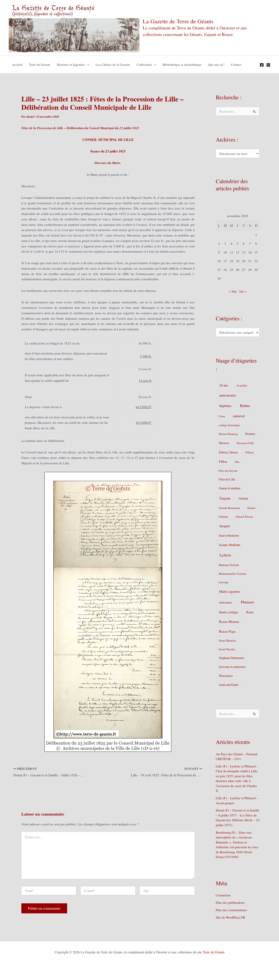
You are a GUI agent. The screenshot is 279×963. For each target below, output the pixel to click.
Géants (251, 508)
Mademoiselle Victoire (232, 574)
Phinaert (247, 602)
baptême (225, 405)
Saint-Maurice (227, 640)
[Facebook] (262, 65)
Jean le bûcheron (229, 535)
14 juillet (241, 385)
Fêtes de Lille (227, 479)
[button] (87, 64)
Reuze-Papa (227, 631)
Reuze (250, 612)
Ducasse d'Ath (245, 443)
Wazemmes (226, 676)
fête (237, 462)
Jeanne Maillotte (229, 544)
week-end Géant (228, 685)
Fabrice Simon (228, 452)
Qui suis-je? (216, 64)
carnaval (239, 416)
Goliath (243, 498)
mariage (223, 582)
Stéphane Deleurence (231, 658)
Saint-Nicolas (227, 649)
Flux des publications (230, 902)
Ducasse (224, 443)
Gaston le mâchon (229, 488)
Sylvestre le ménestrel (232, 667)
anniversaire (227, 395)
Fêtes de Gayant (228, 471)
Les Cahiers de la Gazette (113, 64)
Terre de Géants (39, 64)
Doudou (250, 434)
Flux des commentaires (231, 910)
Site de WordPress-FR (230, 917)
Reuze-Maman (229, 621)
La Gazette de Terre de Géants (178, 21)
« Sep (232, 291)
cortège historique (229, 425)
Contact (236, 64)
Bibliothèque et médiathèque (182, 64)
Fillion (249, 452)
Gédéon (223, 517)
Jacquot (224, 526)
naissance (225, 602)
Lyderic (225, 555)
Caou (222, 416)
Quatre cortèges (228, 612)
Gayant (224, 498)
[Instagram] (268, 65)
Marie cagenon (229, 591)
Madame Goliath (229, 565)
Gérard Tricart (244, 517)
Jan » (243, 291)
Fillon (223, 461)
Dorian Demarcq (228, 434)
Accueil (17, 64)
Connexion (223, 895)
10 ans (223, 385)
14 (250, 252)
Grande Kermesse (229, 508)
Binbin (245, 405)
